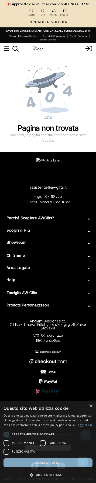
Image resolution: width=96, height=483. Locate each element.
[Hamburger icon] (6, 49)
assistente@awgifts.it (48, 187)
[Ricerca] (15, 49)
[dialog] (48, 442)
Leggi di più (84, 425)
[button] (48, 475)
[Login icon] (88, 48)
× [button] (91, 406)
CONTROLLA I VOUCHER (48, 22)
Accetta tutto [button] (48, 463)
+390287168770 (48, 196)
